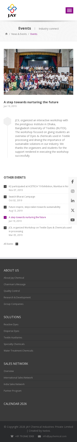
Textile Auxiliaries (13, 337)
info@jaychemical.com (55, 436)
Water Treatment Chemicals (18, 350)
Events (33, 34)
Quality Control (12, 290)
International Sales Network (18, 377)
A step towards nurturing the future (27, 217)
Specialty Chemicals (14, 344)
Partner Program (12, 390)
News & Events (19, 34)
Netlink (46, 430)
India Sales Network (14, 384)
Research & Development (17, 297)
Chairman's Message (15, 284)
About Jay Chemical (14, 277)
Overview (9, 371)
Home (6, 33)
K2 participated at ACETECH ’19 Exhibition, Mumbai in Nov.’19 (41, 186)
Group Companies (13, 304)
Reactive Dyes (11, 324)
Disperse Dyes (11, 331)
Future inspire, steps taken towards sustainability (34, 207)
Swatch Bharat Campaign (22, 196)
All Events (10, 243)
